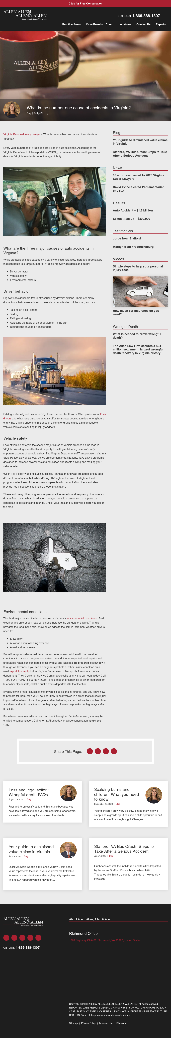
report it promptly (20, 671)
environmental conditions (82, 618)
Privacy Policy (88, 1023)
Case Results (94, 24)
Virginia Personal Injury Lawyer (21, 134)
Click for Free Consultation (86, 3)
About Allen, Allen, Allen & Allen (90, 919)
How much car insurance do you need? (136, 312)
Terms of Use (106, 1023)
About (109, 24)
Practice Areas (71, 24)
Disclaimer (121, 1023)
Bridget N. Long (41, 113)
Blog (29, 113)
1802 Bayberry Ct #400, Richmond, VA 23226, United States (104, 940)
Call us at (139, 16)
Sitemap (73, 1023)
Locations (125, 24)
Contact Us (143, 24)
